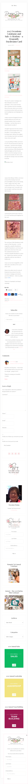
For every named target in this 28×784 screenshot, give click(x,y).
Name (4, 413)
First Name (14, 531)
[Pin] (6, 294)
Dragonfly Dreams (13, 300)
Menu (15, 5)
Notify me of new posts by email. (10, 441)
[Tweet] (12, 294)
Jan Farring (12, 361)
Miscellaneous (12, 298)
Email (4, 420)
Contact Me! (14, 510)
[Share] (9, 294)
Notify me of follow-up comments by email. (12, 436)
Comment (5, 394)
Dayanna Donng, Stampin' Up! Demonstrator (14, 16)
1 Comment (17, 45)
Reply (6, 379)
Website (4, 427)
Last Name (14, 538)
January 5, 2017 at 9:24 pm (16, 363)
